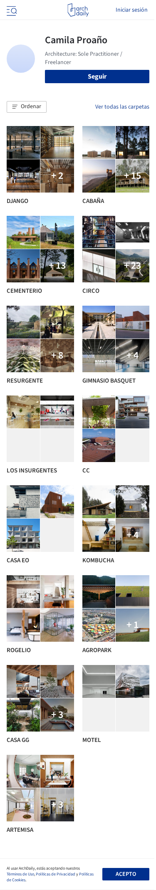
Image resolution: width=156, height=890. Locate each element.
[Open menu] (11, 10)
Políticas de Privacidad (55, 874)
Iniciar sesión (132, 10)
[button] (27, 107)
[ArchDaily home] (78, 10)
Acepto (126, 874)
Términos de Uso (20, 874)
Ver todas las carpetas (122, 107)
